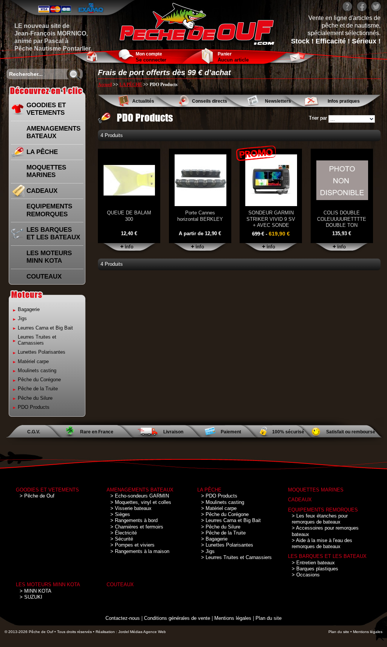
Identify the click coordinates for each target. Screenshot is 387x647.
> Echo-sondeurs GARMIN (139, 496)
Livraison (173, 431)
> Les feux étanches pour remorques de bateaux (320, 519)
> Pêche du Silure (220, 527)
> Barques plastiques (315, 569)
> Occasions (306, 575)
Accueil (105, 84)
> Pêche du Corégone (225, 514)
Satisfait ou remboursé (350, 431)
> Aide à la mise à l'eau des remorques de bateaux (322, 543)
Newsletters (278, 101)
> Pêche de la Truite (223, 533)
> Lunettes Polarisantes (227, 545)
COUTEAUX (44, 276)
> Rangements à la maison (139, 551)
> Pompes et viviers (132, 545)
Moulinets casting (37, 370)
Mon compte (149, 54)
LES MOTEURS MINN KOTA (49, 257)
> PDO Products (219, 496)
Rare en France (96, 431)
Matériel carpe (33, 361)
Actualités (143, 101)
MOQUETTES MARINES (46, 171)
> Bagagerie (214, 539)
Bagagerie (29, 309)
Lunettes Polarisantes (41, 352)
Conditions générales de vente (177, 618)
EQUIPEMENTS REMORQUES (49, 210)
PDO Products (34, 407)
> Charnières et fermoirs (136, 527)
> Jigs (208, 551)
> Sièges (120, 514)
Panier (225, 54)
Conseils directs (209, 101)
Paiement (231, 431)
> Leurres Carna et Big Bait (231, 520)
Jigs (22, 318)
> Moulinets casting (222, 502)
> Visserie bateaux (131, 508)
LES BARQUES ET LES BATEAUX (53, 233)
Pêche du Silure (35, 398)
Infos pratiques (344, 101)
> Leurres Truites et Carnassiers (236, 557)
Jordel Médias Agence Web (142, 632)
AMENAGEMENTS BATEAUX (53, 132)
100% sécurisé (288, 431)
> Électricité (123, 533)
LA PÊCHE (42, 152)
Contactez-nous (122, 618)
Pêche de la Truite (38, 388)
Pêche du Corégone (39, 379)
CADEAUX (41, 190)
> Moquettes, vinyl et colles (140, 502)
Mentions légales (232, 618)
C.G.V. (33, 431)
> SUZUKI (31, 597)
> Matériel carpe (219, 508)
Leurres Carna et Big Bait (45, 328)
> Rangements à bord (134, 520)
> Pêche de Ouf (37, 496)
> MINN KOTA (35, 591)
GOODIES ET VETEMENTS (46, 109)
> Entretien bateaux (313, 562)
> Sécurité (121, 539)
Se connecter (151, 60)
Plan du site (268, 618)
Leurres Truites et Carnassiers (37, 340)
